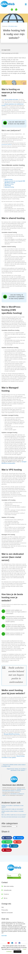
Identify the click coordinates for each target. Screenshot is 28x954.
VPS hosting (8, 185)
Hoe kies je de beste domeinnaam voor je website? (13, 817)
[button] (8, 943)
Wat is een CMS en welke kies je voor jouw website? (13, 814)
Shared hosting (8, 179)
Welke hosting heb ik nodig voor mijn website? (12, 809)
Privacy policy (4, 910)
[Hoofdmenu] (26, 4)
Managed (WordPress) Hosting (12, 734)
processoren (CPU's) (6, 144)
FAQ (2, 907)
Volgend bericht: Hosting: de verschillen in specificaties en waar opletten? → (17, 769)
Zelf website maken (12, 26)
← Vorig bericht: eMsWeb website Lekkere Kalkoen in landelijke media (13, 765)
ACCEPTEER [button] (17, 951)
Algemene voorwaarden (7, 912)
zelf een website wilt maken (11, 99)
